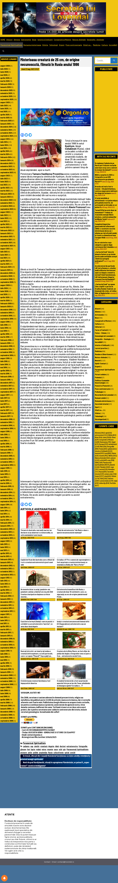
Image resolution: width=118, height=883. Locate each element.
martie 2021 (4, 264)
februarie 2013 (5, 559)
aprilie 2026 (4, 78)
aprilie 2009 (4, 699)
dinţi (57, 746)
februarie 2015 (5, 486)
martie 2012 (4, 593)
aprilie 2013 (4, 553)
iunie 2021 (4, 255)
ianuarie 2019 (5, 343)
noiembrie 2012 (6, 568)
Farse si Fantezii (101, 330)
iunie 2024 (4, 145)
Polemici (98, 377)
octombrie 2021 (6, 242)
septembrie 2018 (6, 355)
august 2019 (4, 321)
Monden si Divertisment (104, 354)
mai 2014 (3, 513)
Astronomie (26, 39)
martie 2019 (4, 337)
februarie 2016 (5, 449)
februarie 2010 (5, 669)
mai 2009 (3, 696)
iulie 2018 (3, 361)
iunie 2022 (4, 218)
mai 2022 (3, 221)
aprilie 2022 (4, 224)
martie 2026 (4, 81)
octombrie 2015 (6, 462)
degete (51, 746)
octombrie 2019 (6, 315)
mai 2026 (3, 75)
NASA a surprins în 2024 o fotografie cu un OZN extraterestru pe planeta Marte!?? (104, 178)
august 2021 (4, 248)
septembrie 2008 (6, 721)
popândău (43, 752)
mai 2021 (3, 258)
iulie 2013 (3, 544)
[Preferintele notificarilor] (4, 878)
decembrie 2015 (6, 455)
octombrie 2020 (6, 279)
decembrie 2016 (6, 419)
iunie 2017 (4, 401)
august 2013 (4, 541)
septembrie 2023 (6, 172)
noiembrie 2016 (6, 422)
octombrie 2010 (6, 644)
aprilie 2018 (4, 370)
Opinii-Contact (100, 363)
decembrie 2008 (6, 711)
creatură (43, 746)
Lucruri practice (101, 348)
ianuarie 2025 (5, 123)
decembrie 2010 (6, 638)
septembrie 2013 (6, 538)
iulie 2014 (3, 507)
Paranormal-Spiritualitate (11, 45)
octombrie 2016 (6, 425)
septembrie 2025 (6, 99)
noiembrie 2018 (6, 349)
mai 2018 (3, 367)
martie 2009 (4, 702)
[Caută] (114, 60)
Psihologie (99, 392)
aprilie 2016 (4, 443)
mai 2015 (3, 477)
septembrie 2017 (6, 392)
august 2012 (4, 577)
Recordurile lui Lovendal (104, 395)
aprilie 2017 (4, 407)
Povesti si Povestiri (102, 386)
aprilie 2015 (4, 480)
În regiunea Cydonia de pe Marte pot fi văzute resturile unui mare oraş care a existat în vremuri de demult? (106, 166)
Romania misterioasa (32, 45)
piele (30, 752)
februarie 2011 (5, 632)
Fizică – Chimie (100, 333)
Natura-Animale (79, 39)
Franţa (103, 449)
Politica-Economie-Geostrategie (102, 381)
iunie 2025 (4, 108)
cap (31, 746)
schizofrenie (58, 752)
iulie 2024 (4, 142)
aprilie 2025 (4, 114)
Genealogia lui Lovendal (104, 336)
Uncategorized (100, 419)
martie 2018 (4, 373)
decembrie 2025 (6, 90)
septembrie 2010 (6, 647)
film (103, 446)
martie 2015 (4, 483)
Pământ (105, 467)
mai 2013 (3, 550)
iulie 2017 (3, 398)
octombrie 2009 (6, 681)
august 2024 (5, 139)
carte (107, 437)
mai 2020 (3, 294)
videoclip (104, 483)
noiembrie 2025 (6, 93)
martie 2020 (4, 300)
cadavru (26, 746)
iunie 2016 (4, 437)
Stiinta (45, 45)
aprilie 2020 (4, 297)
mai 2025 (3, 111)
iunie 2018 (4, 364)
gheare (23, 749)
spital (67, 752)
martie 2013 (4, 556)
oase (56, 749)
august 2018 (4, 358)
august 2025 (5, 102)
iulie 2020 (4, 288)
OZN (99, 463)
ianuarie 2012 (5, 599)
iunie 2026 (4, 72)
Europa (103, 444)
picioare (23, 752)
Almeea (17, 39)
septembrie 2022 (6, 209)
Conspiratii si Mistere (62, 39)
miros (44, 749)
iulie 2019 (3, 325)
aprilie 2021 (4, 261)
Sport (97, 407)
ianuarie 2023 (5, 197)
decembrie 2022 (6, 200)
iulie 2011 (3, 617)
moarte (103, 456)
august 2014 (5, 504)
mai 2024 (3, 148)
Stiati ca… (87, 45)
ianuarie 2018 (5, 379)
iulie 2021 (3, 251)
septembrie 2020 (6, 282)
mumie (50, 749)
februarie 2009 (6, 705)
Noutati (98, 360)
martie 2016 (4, 446)
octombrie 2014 (6, 498)
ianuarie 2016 (5, 452)
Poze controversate (74, 45)
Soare (99, 476)
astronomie (101, 435)
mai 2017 (3, 404)
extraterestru (72, 746)
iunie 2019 (4, 328)
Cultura (105, 45)
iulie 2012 (3, 580)
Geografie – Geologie (95, 39)
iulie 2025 (4, 105)
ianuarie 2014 (5, 526)
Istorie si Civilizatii (45, 39)
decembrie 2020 (6, 273)
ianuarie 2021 (5, 270)
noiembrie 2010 (6, 641)
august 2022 (5, 212)
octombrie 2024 (6, 133)
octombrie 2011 (6, 608)
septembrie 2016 (6, 428)
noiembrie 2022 (6, 203)
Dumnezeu (105, 442)
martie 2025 (4, 117)
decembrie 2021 (6, 236)
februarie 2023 (6, 194)
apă (108, 433)
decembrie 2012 (6, 565)
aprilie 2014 (4, 516)
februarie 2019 (5, 340)
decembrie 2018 (6, 346)
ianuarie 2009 (5, 708)
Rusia (50, 752)
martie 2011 (4, 629)
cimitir (36, 746)
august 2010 (4, 650)
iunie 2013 (4, 547)
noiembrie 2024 (6, 130)
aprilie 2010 (4, 663)
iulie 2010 (3, 654)
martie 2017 (4, 410)
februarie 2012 (5, 596)
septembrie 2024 (6, 136)
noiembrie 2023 (6, 166)
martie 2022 (4, 227)
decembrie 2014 (6, 492)
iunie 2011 (3, 620)
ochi (60, 749)
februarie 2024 (6, 157)
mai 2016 (3, 440)
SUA (104, 478)
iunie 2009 (4, 693)
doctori (63, 746)
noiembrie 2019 (6, 312)
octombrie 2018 (6, 352)
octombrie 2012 (6, 571)
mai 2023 (3, 184)
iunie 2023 (4, 181)
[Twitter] (26, 135)
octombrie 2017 (6, 389)
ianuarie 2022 (5, 233)
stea (107, 476)
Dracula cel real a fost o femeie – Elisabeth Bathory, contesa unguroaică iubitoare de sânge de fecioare (106, 189)
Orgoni (61, 45)
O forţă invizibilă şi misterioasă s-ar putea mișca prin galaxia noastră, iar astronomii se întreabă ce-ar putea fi (106, 202)
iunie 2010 (4, 657)
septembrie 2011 (6, 611)
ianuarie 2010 (5, 672)
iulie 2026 (4, 69)
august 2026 (5, 66)
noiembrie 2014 (6, 495)
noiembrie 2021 (6, 239)
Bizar (34, 39)
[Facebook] (22, 135)
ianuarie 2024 (5, 160)
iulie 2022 (4, 215)
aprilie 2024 (4, 151)
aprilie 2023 (4, 187)
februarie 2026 (6, 84)
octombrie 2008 (6, 718)
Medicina (96, 45)
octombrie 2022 (6, 206)
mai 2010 (3, 660)
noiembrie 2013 (6, 532)
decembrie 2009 (6, 675)
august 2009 (5, 687)
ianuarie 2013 (5, 562)
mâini (38, 749)
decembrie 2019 (6, 309)
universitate (106, 481)
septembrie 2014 (6, 501)
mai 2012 (3, 587)
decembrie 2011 (6, 602)
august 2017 (4, 395)
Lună (108, 453)
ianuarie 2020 (5, 306)
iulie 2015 (3, 471)
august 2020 (5, 285)
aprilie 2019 (4, 334)
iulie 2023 (4, 178)
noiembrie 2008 (6, 715)
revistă (103, 469)
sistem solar (110, 474)
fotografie (83, 746)
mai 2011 (3, 623)
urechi (72, 752)
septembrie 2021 (6, 245)
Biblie (112, 435)
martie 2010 (4, 666)
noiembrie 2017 (6, 385)
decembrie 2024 (6, 126)
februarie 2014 (5, 523)
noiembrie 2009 (6, 678)
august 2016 (4, 431)
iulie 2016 (3, 434)
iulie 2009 (4, 690)
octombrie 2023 (6, 169)
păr (64, 749)
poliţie (35, 752)
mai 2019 (3, 331)
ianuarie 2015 (5, 489)
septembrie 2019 (6, 318)
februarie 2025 (6, 120)
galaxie (112, 449)
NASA (113, 456)
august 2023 (5, 175)
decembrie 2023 (6, 163)
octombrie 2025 (6, 96)
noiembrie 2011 (5, 605)
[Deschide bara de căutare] (3, 51)
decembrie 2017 (6, 382)
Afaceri (9, 39)
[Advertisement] (56, 90)
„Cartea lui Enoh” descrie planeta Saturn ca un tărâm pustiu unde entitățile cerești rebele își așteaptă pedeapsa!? (106, 256)
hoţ (28, 749)
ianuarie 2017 (5, 416)
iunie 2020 (4, 291)
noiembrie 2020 (6, 276)
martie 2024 (5, 154)
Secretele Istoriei (101, 404)
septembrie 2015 (6, 465)
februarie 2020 (6, 303)
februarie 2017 (5, 413)
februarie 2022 (6, 230)
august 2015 (4, 468)
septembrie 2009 (6, 684)
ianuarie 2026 (5, 87)
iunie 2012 (4, 584)
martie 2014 (4, 520)
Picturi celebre (100, 374)
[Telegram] (30, 135)
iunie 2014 (4, 510)
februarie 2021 (5, 267)
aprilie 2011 (4, 626)
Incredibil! (113, 45)
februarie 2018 (5, 376)
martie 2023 (4, 190)
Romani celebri (100, 398)
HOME (3, 39)
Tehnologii (53, 45)
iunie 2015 (4, 474)
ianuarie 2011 (5, 635)
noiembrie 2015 (6, 459)
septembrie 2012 (6, 574)
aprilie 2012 (4, 590)
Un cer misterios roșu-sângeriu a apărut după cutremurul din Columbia (104, 244)
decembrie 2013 (6, 529)
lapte (33, 749)
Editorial (98, 327)
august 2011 (4, 614)
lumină (99, 453)
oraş (110, 460)
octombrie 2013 (6, 535)
